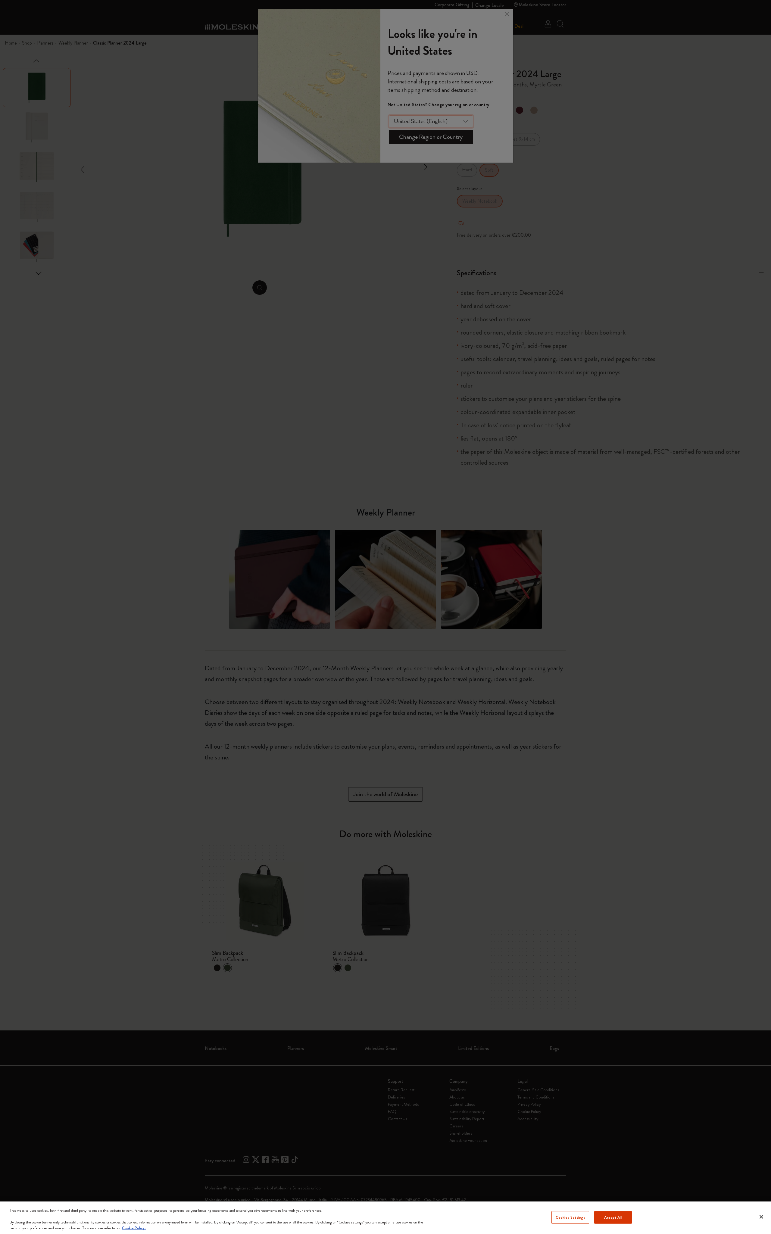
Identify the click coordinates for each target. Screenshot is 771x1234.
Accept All (613, 1217)
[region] (385, 1217)
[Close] (761, 1216)
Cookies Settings (570, 1217)
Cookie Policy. (134, 1228)
